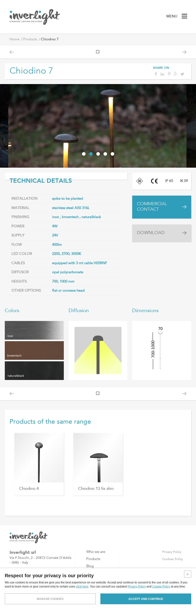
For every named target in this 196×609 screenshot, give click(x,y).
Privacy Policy (171, 552)
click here (82, 586)
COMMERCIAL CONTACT (152, 207)
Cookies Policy (172, 559)
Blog (90, 566)
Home (14, 39)
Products (30, 39)
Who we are (95, 552)
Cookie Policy (161, 586)
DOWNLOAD (151, 233)
